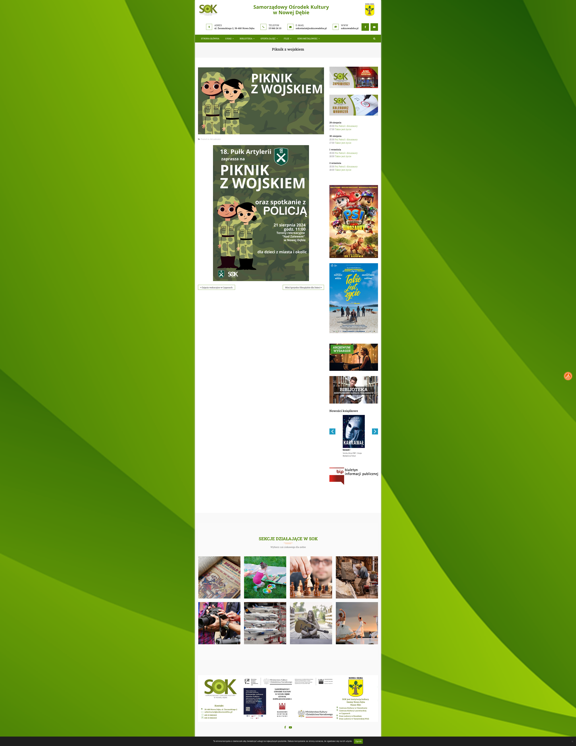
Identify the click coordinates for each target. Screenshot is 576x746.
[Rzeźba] (357, 577)
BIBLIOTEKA (246, 38)
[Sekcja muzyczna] (311, 622)
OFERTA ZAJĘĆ (268, 38)
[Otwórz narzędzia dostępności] (568, 376)
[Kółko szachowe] (311, 577)
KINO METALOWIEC (307, 38)
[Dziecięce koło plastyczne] (265, 577)
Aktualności (215, 139)
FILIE (286, 38)
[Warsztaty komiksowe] (219, 577)
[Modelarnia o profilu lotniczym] (265, 622)
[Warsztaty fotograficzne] (219, 622)
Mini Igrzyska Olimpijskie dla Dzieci (302, 287)
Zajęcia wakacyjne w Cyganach (217, 287)
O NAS (228, 38)
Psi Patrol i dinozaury (346, 125)
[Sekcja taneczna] (357, 622)
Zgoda (358, 741)
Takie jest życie (343, 129)
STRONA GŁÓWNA (210, 38)
